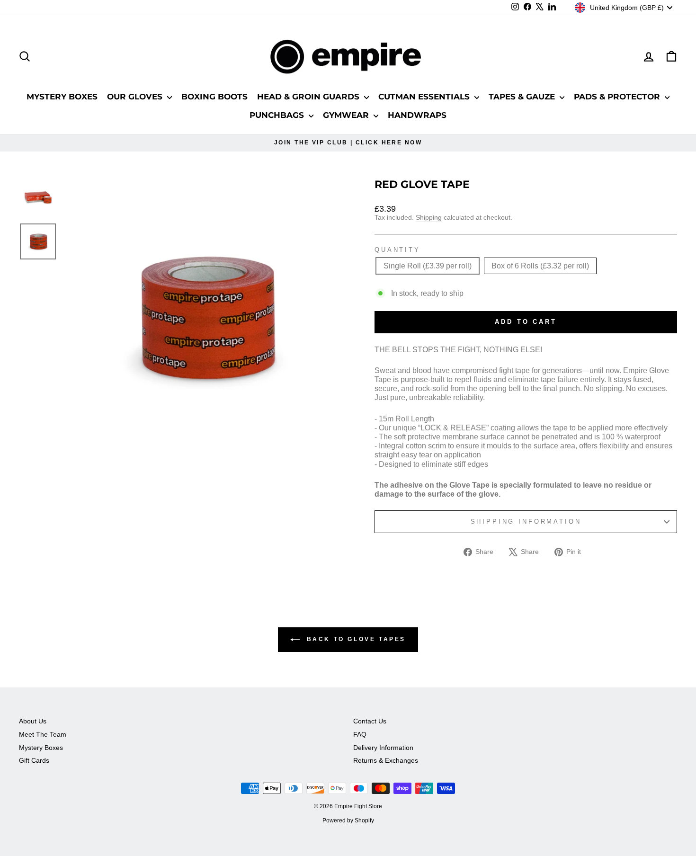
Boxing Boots (214, 96)
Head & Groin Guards (309, 96)
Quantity (397, 249)
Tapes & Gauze (523, 96)
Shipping (429, 217)
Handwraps (417, 115)
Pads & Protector (618, 96)
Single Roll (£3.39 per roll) (428, 266)
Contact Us (369, 721)
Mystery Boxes (62, 96)
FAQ (359, 734)
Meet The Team (42, 734)
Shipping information (526, 521)
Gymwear (347, 115)
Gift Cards (34, 760)
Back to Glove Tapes (354, 639)
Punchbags (278, 115)
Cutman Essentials (425, 96)
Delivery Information (383, 747)
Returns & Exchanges (385, 760)
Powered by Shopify (348, 820)
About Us (32, 721)
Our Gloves (136, 96)
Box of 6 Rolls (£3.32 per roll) (540, 266)
